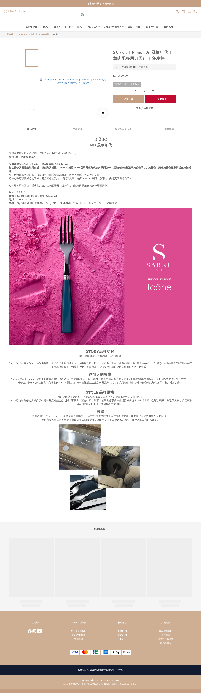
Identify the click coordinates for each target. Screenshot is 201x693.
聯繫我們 (122, 631)
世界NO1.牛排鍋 (62, 26)
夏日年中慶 (31, 26)
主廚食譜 (78, 639)
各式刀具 (93, 26)
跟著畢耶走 (152, 26)
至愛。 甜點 (134, 26)
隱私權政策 (165, 643)
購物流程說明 (165, 631)
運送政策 (165, 635)
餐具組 (56, 34)
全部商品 (9, 34)
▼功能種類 (44, 34)
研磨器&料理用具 (112, 26)
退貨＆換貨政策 (166, 639)
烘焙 (79, 26)
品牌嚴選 (168, 26)
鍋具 (45, 26)
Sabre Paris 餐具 (26, 34)
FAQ (122, 639)
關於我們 (122, 635)
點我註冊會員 (78, 635)
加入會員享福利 (78, 631)
